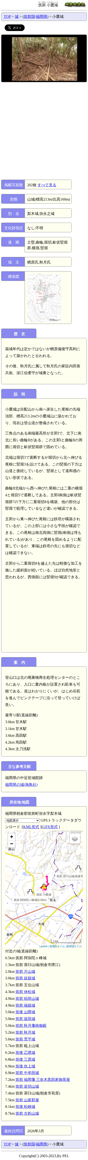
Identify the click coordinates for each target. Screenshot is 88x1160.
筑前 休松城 (25, 992)
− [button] (11, 844)
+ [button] (11, 837)
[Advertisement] (44, 131)
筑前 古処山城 (27, 1113)
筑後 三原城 (25, 1059)
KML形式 (31, 827)
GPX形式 (50, 827)
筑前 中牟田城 (27, 1073)
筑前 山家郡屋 (27, 1100)
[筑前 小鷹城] (44, 886)
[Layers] (75, 838)
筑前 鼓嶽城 (25, 978)
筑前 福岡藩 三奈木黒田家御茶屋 (42, 1080)
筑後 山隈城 (25, 1012)
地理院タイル (57, 946)
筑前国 (29, 17)
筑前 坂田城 (25, 1019)
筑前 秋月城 (25, 1032)
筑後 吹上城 (25, 1066)
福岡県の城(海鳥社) (21, 785)
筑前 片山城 (25, 972)
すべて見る (47, 185)
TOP (7, 17)
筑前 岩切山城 (27, 1086)
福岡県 (41, 17)
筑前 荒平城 (25, 1039)
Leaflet (43, 946)
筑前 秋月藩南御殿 (30, 1026)
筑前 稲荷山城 (27, 999)
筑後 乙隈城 (25, 1053)
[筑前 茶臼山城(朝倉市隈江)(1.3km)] (78, 868)
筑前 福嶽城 (25, 1005)
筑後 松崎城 (25, 1107)
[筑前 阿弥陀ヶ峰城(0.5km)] (30, 892)
